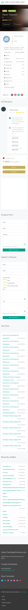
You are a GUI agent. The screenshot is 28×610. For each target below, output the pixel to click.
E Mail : (7, 84)
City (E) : (14, 71)
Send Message (15, 250)
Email (4, 228)
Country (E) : (14, 65)
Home (3, 596)
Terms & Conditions (6, 602)
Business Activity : (10, 87)
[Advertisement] (14, 193)
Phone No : (14, 52)
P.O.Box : (14, 58)
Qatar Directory (22, 592)
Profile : (14, 48)
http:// (15, 41)
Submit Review (15, 317)
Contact (3, 605)
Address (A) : (8, 81)
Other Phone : (14, 62)
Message (5, 234)
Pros (4, 289)
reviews (16, 162)
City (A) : (14, 74)
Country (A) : (14, 68)
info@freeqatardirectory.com (7, 570)
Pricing (3, 599)
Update (15, 172)
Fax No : (7, 55)
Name (4, 222)
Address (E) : (8, 78)
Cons (4, 301)
